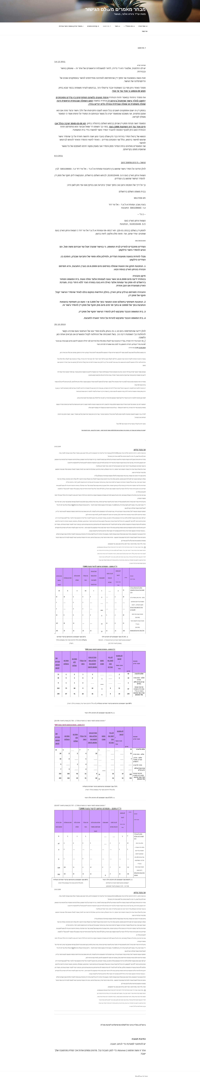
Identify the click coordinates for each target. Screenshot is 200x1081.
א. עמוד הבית (143, 26)
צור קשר (144, 31)
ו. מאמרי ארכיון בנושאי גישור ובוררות (71, 26)
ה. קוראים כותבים (93, 26)
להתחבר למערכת (135, 1044)
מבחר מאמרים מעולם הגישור (115, 9)
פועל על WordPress (141, 1076)
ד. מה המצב (107, 26)
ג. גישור (117, 26)
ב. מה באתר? (130, 26)
